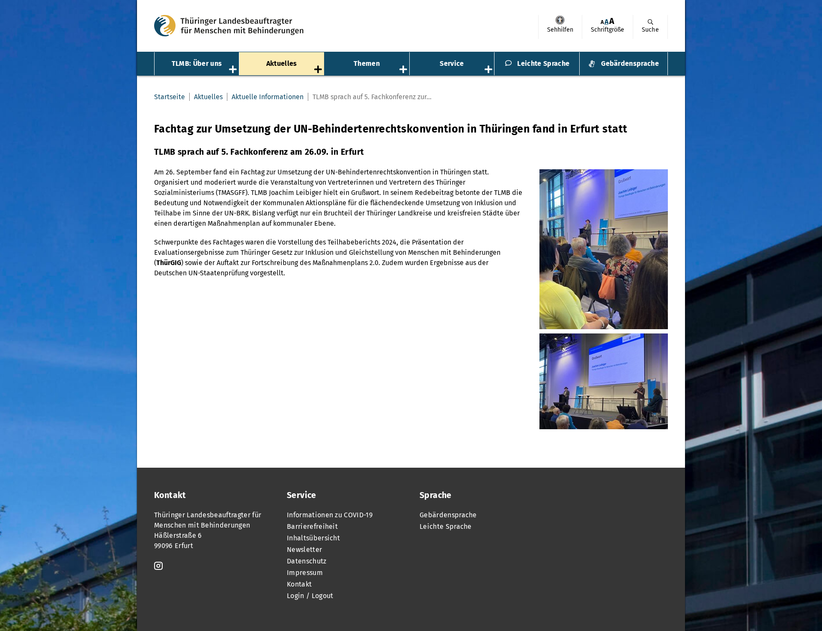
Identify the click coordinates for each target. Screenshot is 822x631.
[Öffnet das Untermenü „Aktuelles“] (319, 70)
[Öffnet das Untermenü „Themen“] (404, 70)
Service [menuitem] (452, 63)
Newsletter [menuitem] (304, 549)
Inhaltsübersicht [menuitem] (313, 538)
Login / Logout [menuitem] (310, 596)
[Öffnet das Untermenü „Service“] (489, 70)
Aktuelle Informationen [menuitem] (268, 97)
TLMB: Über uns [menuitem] (197, 63)
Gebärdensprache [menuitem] (630, 63)
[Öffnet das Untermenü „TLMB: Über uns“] (233, 70)
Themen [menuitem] (367, 63)
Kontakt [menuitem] (299, 584)
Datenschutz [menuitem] (307, 561)
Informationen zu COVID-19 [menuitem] (329, 515)
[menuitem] (560, 27)
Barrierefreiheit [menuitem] (312, 526)
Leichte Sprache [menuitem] (543, 63)
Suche (650, 29)
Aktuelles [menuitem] (281, 63)
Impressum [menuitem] (305, 573)
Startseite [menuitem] (169, 97)
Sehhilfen (560, 20)
